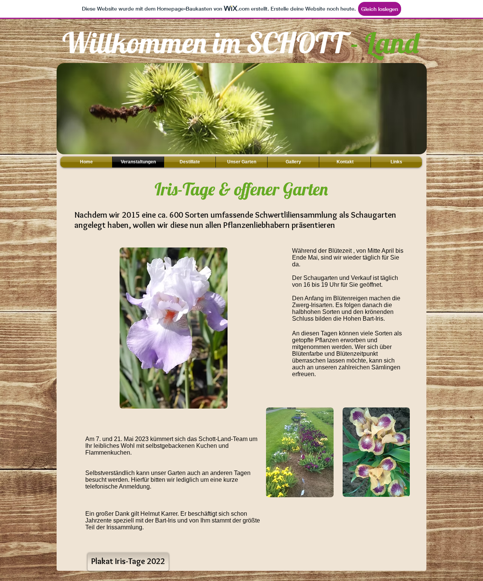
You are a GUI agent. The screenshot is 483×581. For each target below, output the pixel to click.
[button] (242, 122)
